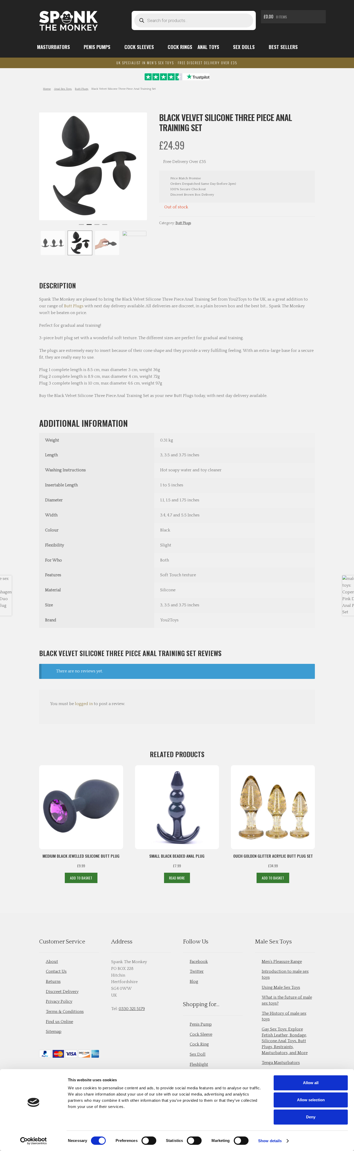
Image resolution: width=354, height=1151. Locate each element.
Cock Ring (199, 1044)
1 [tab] (81, 226)
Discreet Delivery (62, 991)
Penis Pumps (97, 47)
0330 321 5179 (132, 1008)
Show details (270, 1141)
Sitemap (53, 1031)
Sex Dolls (244, 47)
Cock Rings (180, 47)
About (52, 961)
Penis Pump (201, 1024)
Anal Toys (208, 47)
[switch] (148, 1140)
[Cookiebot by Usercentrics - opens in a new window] (33, 1141)
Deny (310, 1117)
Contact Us (56, 971)
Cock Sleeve (201, 1034)
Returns (53, 981)
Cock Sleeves (139, 47)
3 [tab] (97, 226)
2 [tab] (89, 226)
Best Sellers (283, 47)
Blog (194, 981)
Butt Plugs (81, 88)
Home (47, 88)
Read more (177, 877)
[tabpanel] (93, 166)
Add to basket (81, 877)
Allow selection (311, 1100)
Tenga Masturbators (281, 1062)
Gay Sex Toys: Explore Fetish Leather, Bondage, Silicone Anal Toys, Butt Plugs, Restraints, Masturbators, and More (285, 1041)
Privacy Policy (59, 1001)
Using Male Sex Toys (281, 987)
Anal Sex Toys (63, 88)
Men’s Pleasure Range (282, 961)
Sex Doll (198, 1054)
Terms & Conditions (65, 1011)
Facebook (199, 961)
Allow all (310, 1083)
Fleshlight (199, 1064)
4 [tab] (104, 226)
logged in (84, 703)
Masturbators (53, 47)
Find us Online (59, 1021)
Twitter (197, 971)
